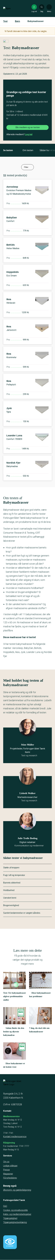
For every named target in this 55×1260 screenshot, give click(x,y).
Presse (6, 1169)
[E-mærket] (10, 1242)
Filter (26, 167)
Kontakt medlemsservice (14, 1136)
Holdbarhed (8, 890)
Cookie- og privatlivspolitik (15, 1210)
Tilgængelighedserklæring (15, 1222)
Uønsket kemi (9, 898)
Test (5, 21)
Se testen (8, 150)
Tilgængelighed (10, 1218)
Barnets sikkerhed (11, 883)
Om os (6, 1161)
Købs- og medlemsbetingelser (17, 1214)
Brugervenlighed (11, 905)
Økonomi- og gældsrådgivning (17, 1190)
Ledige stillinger (10, 1165)
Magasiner (8, 1173)
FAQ (5, 1206)
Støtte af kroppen (11, 867)
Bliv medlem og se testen (27, 127)
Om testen (28, 150)
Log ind (28, 134)
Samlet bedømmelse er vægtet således (21, 913)
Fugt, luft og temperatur (14, 875)
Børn (17, 21)
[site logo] (11, 8)
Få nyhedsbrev (10, 1178)
